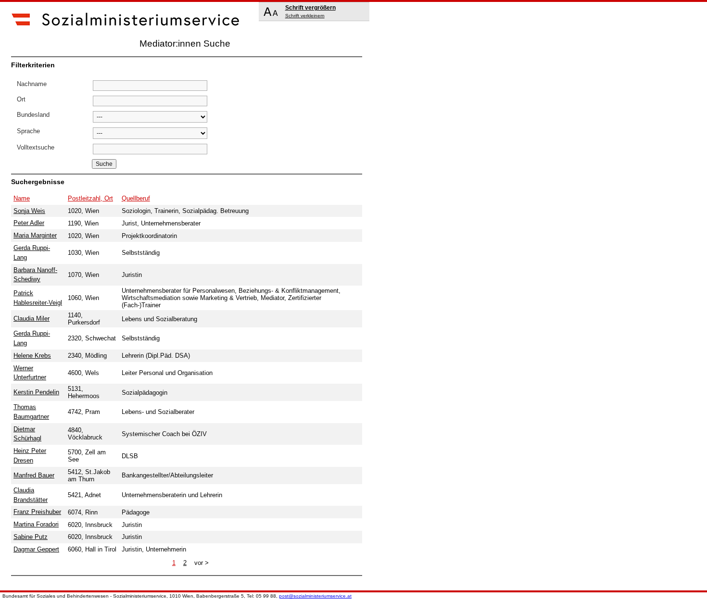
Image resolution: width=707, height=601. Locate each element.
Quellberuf (136, 198)
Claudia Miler (31, 318)
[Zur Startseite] (126, 35)
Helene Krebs (32, 355)
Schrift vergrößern (310, 7)
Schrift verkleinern (305, 15)
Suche (104, 164)
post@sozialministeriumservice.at (315, 596)
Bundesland (33, 114)
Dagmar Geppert (36, 549)
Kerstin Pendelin (36, 392)
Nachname (32, 84)
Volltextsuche (35, 147)
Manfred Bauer (33, 475)
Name (21, 198)
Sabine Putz (30, 536)
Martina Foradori (36, 524)
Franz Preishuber (37, 511)
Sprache (28, 131)
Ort (21, 99)
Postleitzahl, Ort (90, 198)
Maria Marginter (35, 235)
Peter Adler (28, 222)
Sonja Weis (29, 210)
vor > (201, 562)
